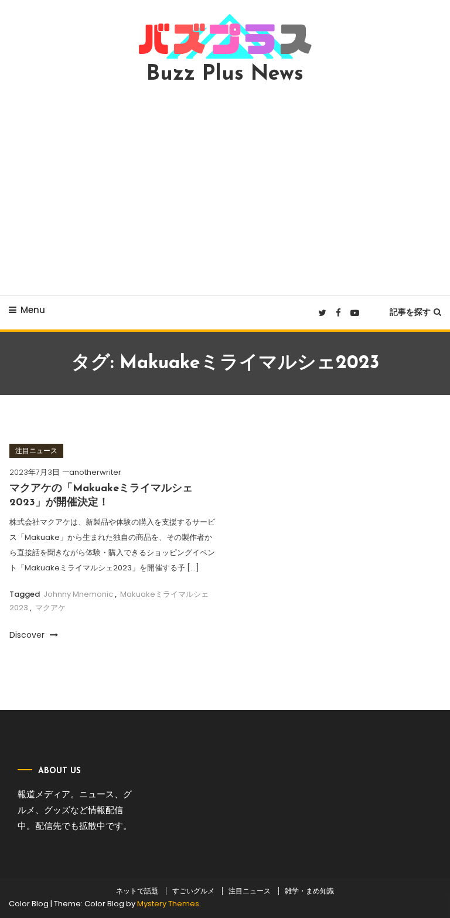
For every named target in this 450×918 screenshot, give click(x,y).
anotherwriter (95, 472)
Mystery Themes (168, 903)
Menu (33, 310)
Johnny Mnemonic (78, 594)
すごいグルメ (193, 891)
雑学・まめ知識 (309, 891)
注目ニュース (36, 450)
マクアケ (50, 607)
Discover (28, 635)
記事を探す (410, 312)
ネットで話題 (137, 891)
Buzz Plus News (225, 74)
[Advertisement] (225, 190)
